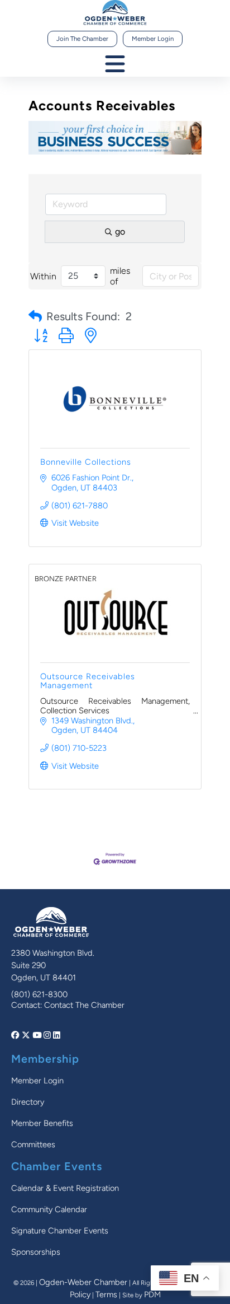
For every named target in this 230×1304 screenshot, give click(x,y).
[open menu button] (115, 65)
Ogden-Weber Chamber (83, 1282)
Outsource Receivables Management (87, 680)
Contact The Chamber (84, 1005)
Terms (106, 1294)
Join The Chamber (82, 39)
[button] (35, 316)
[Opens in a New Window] (16, 1035)
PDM (152, 1294)
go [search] (120, 231)
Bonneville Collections (85, 462)
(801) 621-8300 (39, 994)
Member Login (153, 39)
